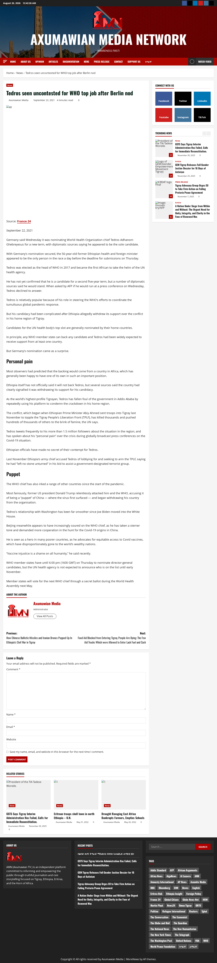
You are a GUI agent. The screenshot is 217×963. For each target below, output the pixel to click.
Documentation (71, 61)
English (196, 888)
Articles (53, 61)
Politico (154, 911)
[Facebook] (184, 3)
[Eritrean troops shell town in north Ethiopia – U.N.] (76, 795)
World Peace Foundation (162, 946)
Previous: (39, 637)
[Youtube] (200, 3)
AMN (197, 876)
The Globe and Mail (160, 923)
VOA (197, 941)
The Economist (179, 917)
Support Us (134, 61)
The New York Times (160, 935)
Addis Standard (158, 870)
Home (13, 61)
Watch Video (204, 61)
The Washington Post (161, 941)
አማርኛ (193, 946)
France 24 (24, 221)
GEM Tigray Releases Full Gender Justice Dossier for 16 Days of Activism (164, 148)
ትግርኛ (148, 61)
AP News (182, 882)
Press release (101, 61)
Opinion (39, 61)
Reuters (193, 911)
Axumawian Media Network (108, 39)
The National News (159, 929)
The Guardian (180, 923)
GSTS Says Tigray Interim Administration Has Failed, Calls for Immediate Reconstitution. (27, 818)
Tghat (204, 911)
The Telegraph (182, 935)
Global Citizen (171, 899)
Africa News (156, 876)
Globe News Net (191, 899)
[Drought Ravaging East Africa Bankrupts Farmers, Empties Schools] (124, 795)
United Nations (183, 941)
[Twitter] (189, 3)
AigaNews (171, 876)
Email (10, 727)
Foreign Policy (193, 894)
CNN (176, 888)
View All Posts (45, 616)
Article (178, 141)
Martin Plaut (156, 905)
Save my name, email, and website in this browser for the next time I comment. (57, 752)
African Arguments (187, 870)
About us (26, 61)
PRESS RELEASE (181, 161)
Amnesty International (162, 882)
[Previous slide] (204, 134)
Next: (112, 637)
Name (11, 714)
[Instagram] (206, 3)
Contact (118, 61)
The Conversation (159, 917)
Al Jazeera (185, 876)
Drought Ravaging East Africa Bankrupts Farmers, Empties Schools (123, 816)
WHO (205, 941)
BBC (152, 888)
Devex (185, 888)
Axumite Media (198, 882)
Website (11, 739)
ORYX (198, 905)
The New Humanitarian (184, 929)
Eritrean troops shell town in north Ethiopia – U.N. (74, 816)
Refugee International (173, 911)
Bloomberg (164, 888)
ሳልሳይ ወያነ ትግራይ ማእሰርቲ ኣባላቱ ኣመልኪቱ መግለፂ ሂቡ (164, 210)
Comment (13, 669)
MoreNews (132, 959)
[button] (5, 61)
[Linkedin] (195, 3)
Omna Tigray (185, 905)
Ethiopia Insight (174, 894)
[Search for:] (172, 847)
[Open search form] (185, 62)
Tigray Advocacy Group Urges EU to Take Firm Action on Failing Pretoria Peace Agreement (164, 169)
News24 (171, 905)
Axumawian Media (18, 100)
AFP (172, 870)
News (86, 61)
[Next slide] (209, 134)
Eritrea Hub (156, 894)
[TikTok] (211, 3)
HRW (205, 899)
